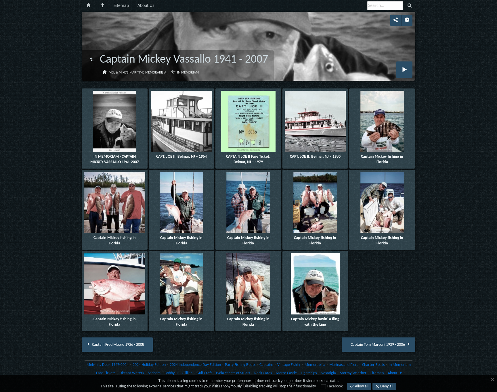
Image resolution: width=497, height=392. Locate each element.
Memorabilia (315, 365)
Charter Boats (373, 365)
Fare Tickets (105, 373)
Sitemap (121, 5)
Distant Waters (131, 373)
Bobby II (171, 373)
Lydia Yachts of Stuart (233, 373)
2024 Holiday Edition (149, 365)
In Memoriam (188, 72)
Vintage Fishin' (289, 365)
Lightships (309, 373)
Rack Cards (263, 373)
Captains (266, 365)
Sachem (154, 373)
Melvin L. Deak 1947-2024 (108, 365)
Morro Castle (286, 373)
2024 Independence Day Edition (195, 365)
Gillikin (187, 373)
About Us (145, 5)
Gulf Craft (204, 373)
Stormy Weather (353, 373)
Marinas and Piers (343, 365)
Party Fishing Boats (240, 365)
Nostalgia (328, 373)
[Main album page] (102, 6)
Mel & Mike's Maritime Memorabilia (137, 72)
